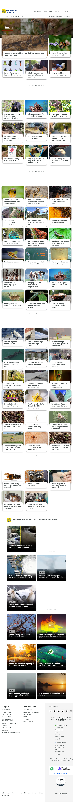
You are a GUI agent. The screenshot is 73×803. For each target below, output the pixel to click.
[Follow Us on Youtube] (59, 711)
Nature (13, 16)
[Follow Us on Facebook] (51, 711)
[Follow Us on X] (71, 711)
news (7, 16)
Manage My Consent (9, 723)
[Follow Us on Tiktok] (63, 711)
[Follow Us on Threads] (67, 711)
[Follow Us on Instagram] (55, 711)
